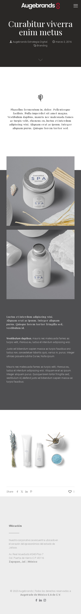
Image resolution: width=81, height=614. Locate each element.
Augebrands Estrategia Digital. (30, 41)
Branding (42, 45)
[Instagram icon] (44, 600)
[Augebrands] (40, 6)
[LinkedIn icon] (40, 600)
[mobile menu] (75, 6)
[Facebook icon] (36, 600)
